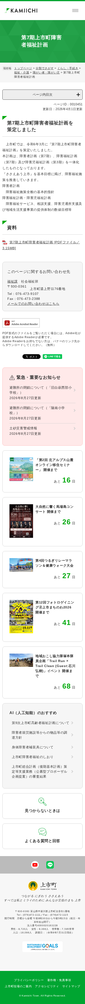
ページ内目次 (42, 94)
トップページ (23, 68)
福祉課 (12, 281)
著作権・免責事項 (59, 980)
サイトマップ (71, 986)
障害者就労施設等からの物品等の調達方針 (39, 735)
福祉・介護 (21, 72)
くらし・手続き (67, 68)
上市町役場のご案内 (18, 986)
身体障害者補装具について (32, 747)
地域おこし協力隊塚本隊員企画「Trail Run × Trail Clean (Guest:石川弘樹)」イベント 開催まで (55, 666)
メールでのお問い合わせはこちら (33, 304)
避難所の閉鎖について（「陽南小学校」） (37, 410)
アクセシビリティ (47, 986)
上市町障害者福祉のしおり (32, 757)
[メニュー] (75, 11)
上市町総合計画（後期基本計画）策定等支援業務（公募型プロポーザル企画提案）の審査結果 (39, 771)
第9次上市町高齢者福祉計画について (40, 723)
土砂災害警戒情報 (23, 428)
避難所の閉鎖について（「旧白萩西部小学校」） (40, 390)
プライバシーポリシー (29, 980)
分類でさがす (45, 68)
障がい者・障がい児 (46, 72)
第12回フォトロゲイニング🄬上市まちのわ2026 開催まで (54, 607)
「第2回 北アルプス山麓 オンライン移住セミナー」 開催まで (54, 465)
